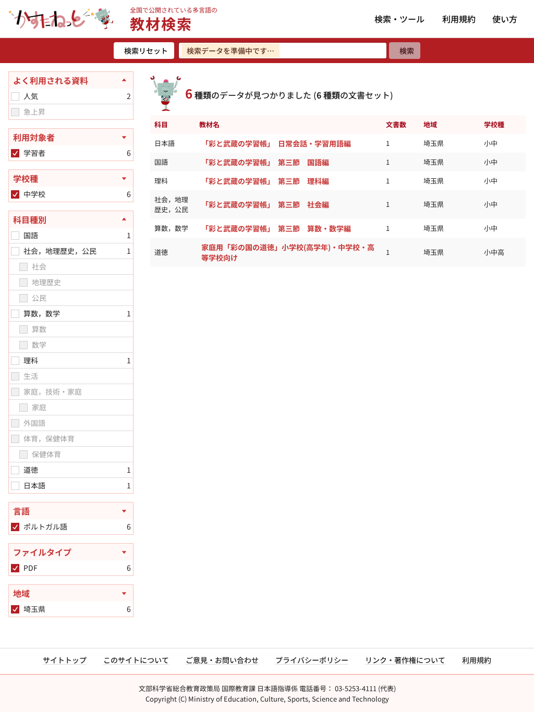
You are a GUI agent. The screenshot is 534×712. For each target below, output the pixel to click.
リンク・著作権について (405, 660)
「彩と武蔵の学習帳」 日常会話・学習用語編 (276, 143)
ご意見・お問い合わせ (222, 660)
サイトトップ (65, 660)
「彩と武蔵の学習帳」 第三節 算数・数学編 (276, 228)
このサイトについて (136, 660)
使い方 (504, 19)
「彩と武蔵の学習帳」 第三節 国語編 (265, 162)
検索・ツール (399, 19)
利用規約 (459, 19)
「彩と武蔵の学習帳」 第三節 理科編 (265, 181)
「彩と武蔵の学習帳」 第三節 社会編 (265, 204)
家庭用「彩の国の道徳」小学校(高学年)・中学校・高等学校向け (287, 252)
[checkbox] (15, 96)
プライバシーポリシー (311, 660)
